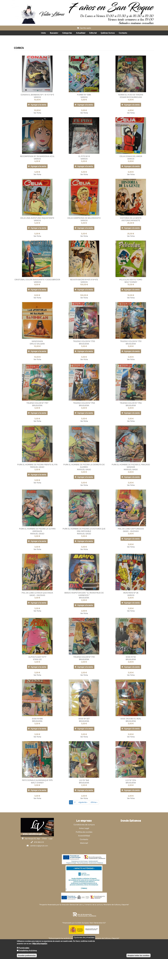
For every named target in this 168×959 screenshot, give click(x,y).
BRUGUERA (84, 344)
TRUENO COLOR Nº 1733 (84, 341)
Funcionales (24, 948)
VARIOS (37, 97)
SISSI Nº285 (37, 719)
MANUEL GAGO (37, 467)
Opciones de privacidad (84, 937)
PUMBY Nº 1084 (84, 95)
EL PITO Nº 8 (84, 156)
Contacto (123, 33)
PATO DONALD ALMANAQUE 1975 (37, 780)
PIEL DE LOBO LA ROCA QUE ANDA (37, 593)
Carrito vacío (85, 28)
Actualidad (80, 33)
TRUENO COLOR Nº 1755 (131, 403)
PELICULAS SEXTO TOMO (130, 280)
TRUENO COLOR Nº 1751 (131, 341)
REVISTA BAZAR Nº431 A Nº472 (84, 280)
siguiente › (83, 802)
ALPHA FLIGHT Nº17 (37, 657)
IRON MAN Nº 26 (130, 593)
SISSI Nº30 (131, 657)
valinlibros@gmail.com (39, 846)
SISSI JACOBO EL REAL (130, 719)
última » (94, 802)
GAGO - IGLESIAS (131, 531)
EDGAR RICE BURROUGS (131, 97)
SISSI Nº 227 (84, 719)
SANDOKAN (37, 341)
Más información (39, 943)
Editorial (93, 33)
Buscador (54, 33)
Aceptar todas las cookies (138, 955)
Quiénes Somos (108, 33)
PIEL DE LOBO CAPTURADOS (131, 529)
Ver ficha (37, 113)
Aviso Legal (84, 828)
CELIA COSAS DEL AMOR (131, 156)
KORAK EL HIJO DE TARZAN (130, 95)
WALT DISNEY (130, 282)
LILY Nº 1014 (130, 780)
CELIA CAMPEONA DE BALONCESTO (84, 218)
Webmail (84, 843)
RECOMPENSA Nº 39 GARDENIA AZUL (37, 156)
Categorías (67, 33)
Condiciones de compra (84, 825)
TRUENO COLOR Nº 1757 (37, 403)
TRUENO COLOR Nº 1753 (84, 403)
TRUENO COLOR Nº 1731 (84, 657)
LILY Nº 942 (84, 780)
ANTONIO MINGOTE (131, 220)
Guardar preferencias (27, 955)
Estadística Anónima (28, 951)
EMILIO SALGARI (37, 344)
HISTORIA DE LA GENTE (130, 218)
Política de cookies (84, 832)
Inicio (43, 33)
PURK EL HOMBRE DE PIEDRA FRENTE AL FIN (37, 465)
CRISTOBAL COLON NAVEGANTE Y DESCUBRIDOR (37, 280)
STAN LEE (37, 659)
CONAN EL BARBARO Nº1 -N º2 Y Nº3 (37, 95)
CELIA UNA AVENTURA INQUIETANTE (37, 218)
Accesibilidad (84, 836)
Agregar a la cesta (38, 105)
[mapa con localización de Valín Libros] (130, 835)
